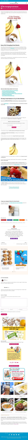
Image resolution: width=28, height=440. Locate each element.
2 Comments (19, 8)
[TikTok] (3, 1)
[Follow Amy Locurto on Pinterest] (17, 238)
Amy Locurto (4, 8)
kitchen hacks (15, 222)
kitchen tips (20, 222)
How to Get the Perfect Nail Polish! (8, 91)
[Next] (26, 261)
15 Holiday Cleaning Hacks (7, 94)
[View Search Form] (26, 0)
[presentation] (7, 258)
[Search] (26, 415)
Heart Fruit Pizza (3, 243)
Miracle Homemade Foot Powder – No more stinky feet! (12, 93)
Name (2, 309)
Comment (3, 297)
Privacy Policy (16, 424)
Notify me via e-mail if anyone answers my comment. (10, 311)
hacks (11, 222)
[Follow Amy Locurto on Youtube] (15, 238)
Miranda (5, 287)
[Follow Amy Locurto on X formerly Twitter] (12, 238)
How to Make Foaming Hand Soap (8, 95)
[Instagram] (1, 1)
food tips (7, 222)
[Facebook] (6, 1)
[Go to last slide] (1, 261)
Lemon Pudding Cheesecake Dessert (20, 396)
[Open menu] (26, 3)
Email (11, 309)
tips (24, 222)
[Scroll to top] (26, 437)
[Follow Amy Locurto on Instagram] (14, 238)
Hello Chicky (19, 437)
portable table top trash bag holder (15, 202)
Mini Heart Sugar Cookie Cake (22, 243)
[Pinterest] (4, 1)
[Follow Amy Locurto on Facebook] (11, 238)
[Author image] (1, 8)
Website (20, 309)
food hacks (3, 222)
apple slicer (6, 103)
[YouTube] (7, 1)
